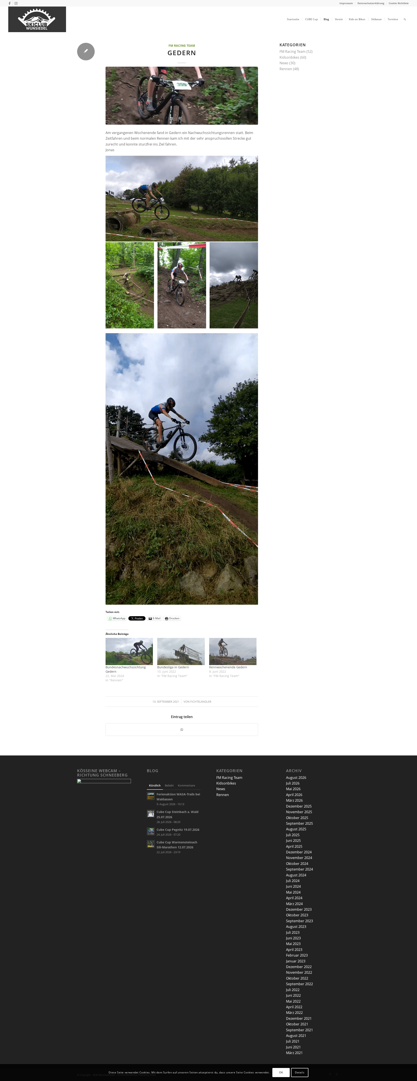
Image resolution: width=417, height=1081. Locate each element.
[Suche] (405, 19)
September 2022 (299, 984)
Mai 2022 (293, 1001)
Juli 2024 (293, 880)
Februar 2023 (297, 955)
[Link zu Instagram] (16, 3)
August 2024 (296, 875)
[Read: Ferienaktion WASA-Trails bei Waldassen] (151, 796)
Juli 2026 (293, 783)
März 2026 (294, 800)
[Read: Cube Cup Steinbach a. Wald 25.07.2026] (151, 814)
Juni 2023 (293, 938)
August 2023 (296, 926)
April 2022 (294, 1007)
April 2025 (294, 846)
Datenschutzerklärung (370, 3)
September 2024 (299, 869)
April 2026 (294, 794)
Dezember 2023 (299, 909)
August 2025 (296, 829)
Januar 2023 (295, 961)
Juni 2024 (293, 886)
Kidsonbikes (289, 57)
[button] (130, 285)
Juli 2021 (293, 1041)
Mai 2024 (293, 892)
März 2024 (294, 903)
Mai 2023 (293, 943)
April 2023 (294, 949)
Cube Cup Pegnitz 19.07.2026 (178, 830)
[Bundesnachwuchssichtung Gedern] (129, 651)
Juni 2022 (293, 995)
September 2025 (299, 823)
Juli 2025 (293, 835)
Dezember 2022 (299, 966)
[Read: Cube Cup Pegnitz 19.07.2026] (151, 831)
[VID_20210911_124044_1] (182, 96)
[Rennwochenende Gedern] (232, 651)
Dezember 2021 (299, 1018)
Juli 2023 (293, 932)
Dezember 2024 (299, 852)
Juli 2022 (293, 989)
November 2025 (299, 812)
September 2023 (299, 921)
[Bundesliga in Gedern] (181, 651)
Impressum (346, 3)
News (284, 63)
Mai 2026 (293, 788)
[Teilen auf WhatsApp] (182, 729)
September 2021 (299, 1030)
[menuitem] (346, 3)
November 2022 (299, 972)
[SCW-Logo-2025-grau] (37, 19)
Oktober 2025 (297, 817)
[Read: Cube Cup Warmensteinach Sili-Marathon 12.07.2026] (151, 844)
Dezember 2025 (299, 806)
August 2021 (296, 1035)
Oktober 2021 (297, 1024)
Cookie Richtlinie (399, 3)
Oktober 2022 (297, 978)
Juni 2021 (293, 1047)
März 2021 (294, 1052)
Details (299, 1072)
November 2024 (299, 857)
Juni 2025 (293, 840)
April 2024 (294, 898)
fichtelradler (200, 702)
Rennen (286, 68)
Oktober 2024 (297, 863)
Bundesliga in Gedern (173, 667)
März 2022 (294, 1012)
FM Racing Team (182, 45)
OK (281, 1072)
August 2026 (296, 777)
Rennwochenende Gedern (228, 667)
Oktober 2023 (297, 915)
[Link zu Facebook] (9, 3)
